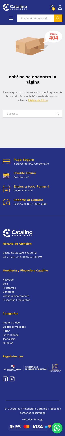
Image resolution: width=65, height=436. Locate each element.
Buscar (58, 18)
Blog (5, 283)
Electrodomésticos (14, 326)
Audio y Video (11, 322)
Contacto (8, 291)
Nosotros (8, 279)
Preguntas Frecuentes (16, 299)
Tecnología (9, 338)
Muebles (8, 342)
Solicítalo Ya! (21, 177)
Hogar (6, 330)
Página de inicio (38, 100)
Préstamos (9, 287)
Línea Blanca (11, 334)
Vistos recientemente (16, 295)
